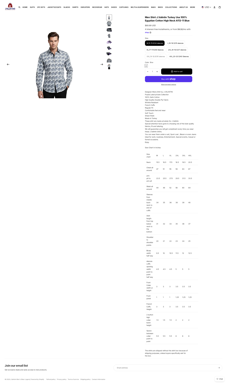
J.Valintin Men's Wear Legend (20, 379)
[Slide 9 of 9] (109, 66)
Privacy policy (61, 379)
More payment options (168, 84)
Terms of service (73, 379)
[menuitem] (192, 7)
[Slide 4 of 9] (109, 35)
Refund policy (51, 379)
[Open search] (19, 7)
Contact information (98, 379)
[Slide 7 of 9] (109, 54)
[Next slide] (102, 64)
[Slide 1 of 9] (109, 17)
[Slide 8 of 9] (109, 60)
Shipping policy (85, 379)
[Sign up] (219, 368)
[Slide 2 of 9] (109, 23)
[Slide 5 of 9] (109, 42)
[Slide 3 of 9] (109, 29)
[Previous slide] (7, 64)
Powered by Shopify (37, 379)
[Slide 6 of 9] (109, 48)
